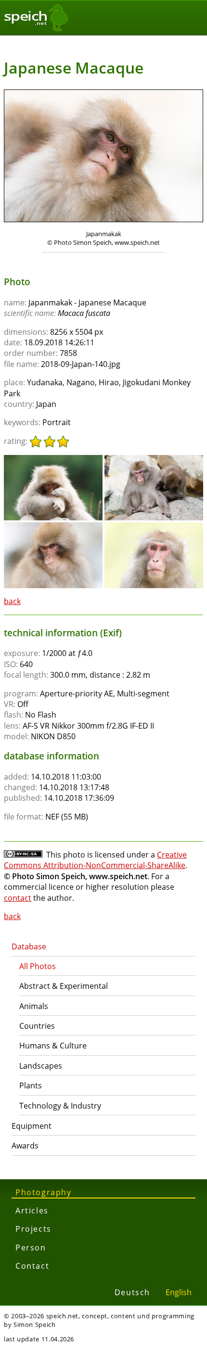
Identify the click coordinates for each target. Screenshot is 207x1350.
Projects (33, 1229)
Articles (32, 1210)
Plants (30, 1085)
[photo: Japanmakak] (103, 157)
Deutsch (132, 1292)
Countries (37, 1026)
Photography (43, 1192)
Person (30, 1247)
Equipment (32, 1126)
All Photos (37, 966)
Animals (33, 1006)
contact (17, 898)
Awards (25, 1145)
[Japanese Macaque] (53, 459)
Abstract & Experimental (63, 986)
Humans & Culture (53, 1045)
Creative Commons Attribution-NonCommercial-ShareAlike (95, 860)
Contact (32, 1266)
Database (29, 946)
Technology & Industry (60, 1105)
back (12, 601)
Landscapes (40, 1065)
